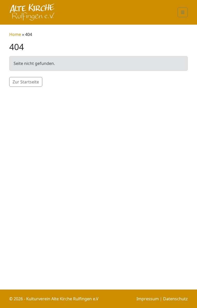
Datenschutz (175, 299)
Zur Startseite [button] (26, 82)
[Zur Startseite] (32, 12)
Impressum (147, 299)
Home (15, 34)
